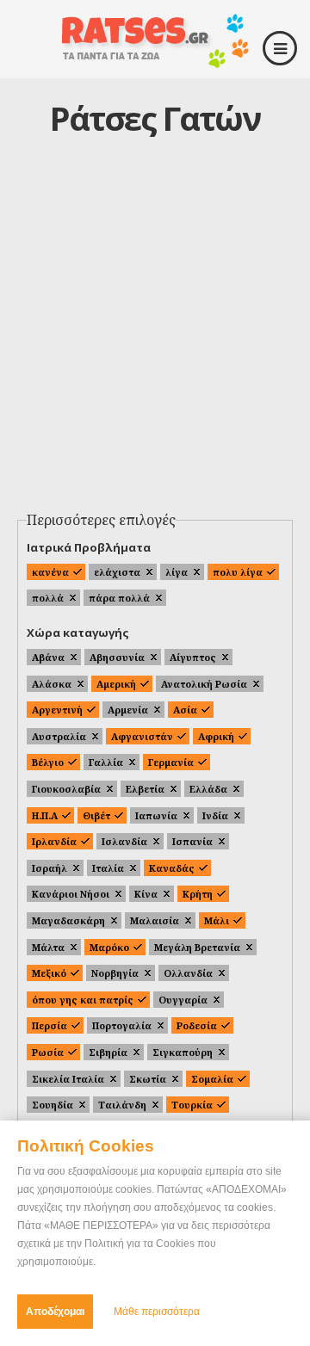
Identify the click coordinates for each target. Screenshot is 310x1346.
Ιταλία (108, 867)
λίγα (176, 571)
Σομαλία (212, 1078)
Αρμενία (128, 709)
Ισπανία (192, 841)
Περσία (49, 1025)
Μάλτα (48, 947)
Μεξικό (49, 972)
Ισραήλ (49, 867)
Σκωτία (147, 1078)
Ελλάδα (208, 788)
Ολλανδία (188, 972)
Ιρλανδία (54, 841)
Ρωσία (48, 1052)
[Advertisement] (155, 341)
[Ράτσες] (155, 61)
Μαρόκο (109, 947)
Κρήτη (198, 893)
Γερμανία (171, 762)
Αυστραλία (59, 736)
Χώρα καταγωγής (78, 632)
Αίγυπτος (193, 657)
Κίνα (146, 893)
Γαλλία (106, 762)
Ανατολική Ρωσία (204, 683)
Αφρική (216, 736)
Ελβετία (145, 788)
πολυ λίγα (238, 571)
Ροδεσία (197, 1025)
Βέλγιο (48, 762)
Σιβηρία (108, 1052)
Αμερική (116, 683)
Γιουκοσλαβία (66, 788)
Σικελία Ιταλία (68, 1078)
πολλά (48, 597)
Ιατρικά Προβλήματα (89, 547)
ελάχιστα (117, 571)
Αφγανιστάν (142, 736)
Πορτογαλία (122, 1025)
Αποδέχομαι (55, 1312)
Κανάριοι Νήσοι (70, 893)
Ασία (185, 709)
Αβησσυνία (117, 657)
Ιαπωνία (156, 815)
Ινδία (215, 815)
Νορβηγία (115, 972)
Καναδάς (172, 867)
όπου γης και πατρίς (82, 999)
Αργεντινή (57, 709)
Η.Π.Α (45, 815)
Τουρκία (192, 1104)
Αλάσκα (51, 683)
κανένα (50, 571)
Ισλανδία (124, 841)
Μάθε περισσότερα (157, 1312)
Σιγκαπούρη (182, 1052)
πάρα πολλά (119, 597)
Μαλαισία (154, 920)
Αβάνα (48, 657)
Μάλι (216, 920)
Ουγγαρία (183, 999)
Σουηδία (52, 1104)
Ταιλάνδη (122, 1104)
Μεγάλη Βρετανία (197, 947)
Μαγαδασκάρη (68, 920)
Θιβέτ (96, 815)
